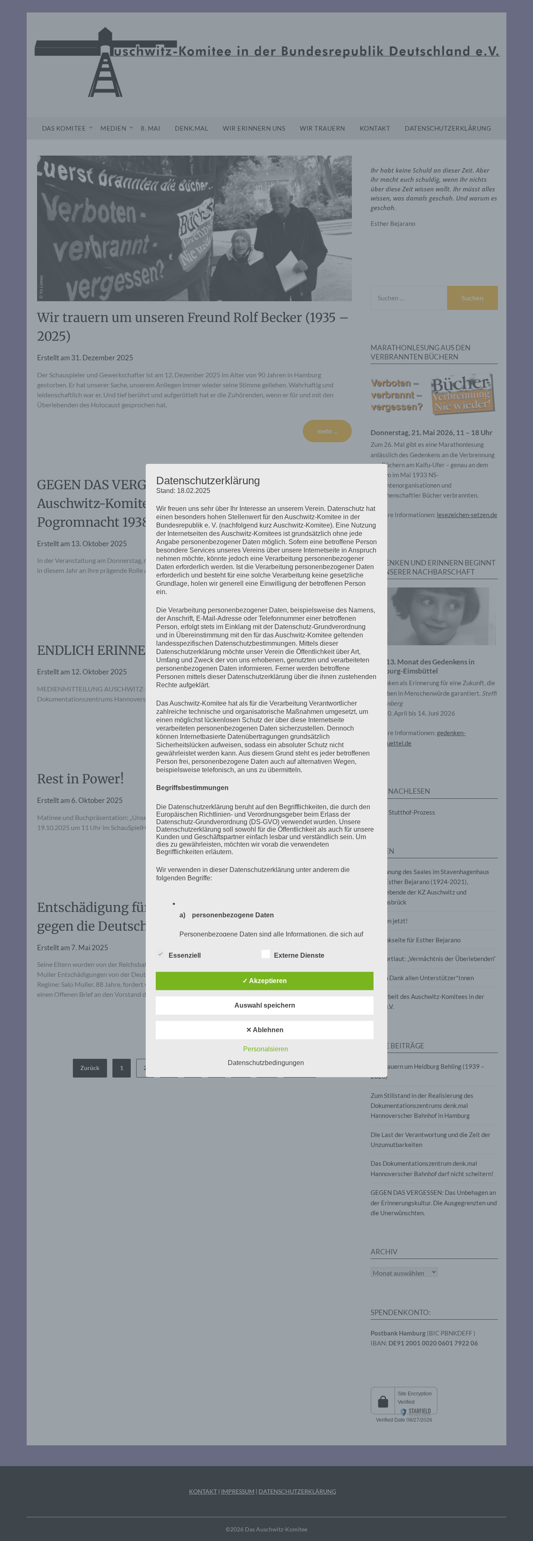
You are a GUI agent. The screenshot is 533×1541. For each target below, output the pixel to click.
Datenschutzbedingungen (266, 1062)
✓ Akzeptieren (264, 980)
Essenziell (185, 955)
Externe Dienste (299, 955)
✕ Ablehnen (265, 1029)
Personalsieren (265, 1049)
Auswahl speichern (264, 1005)
